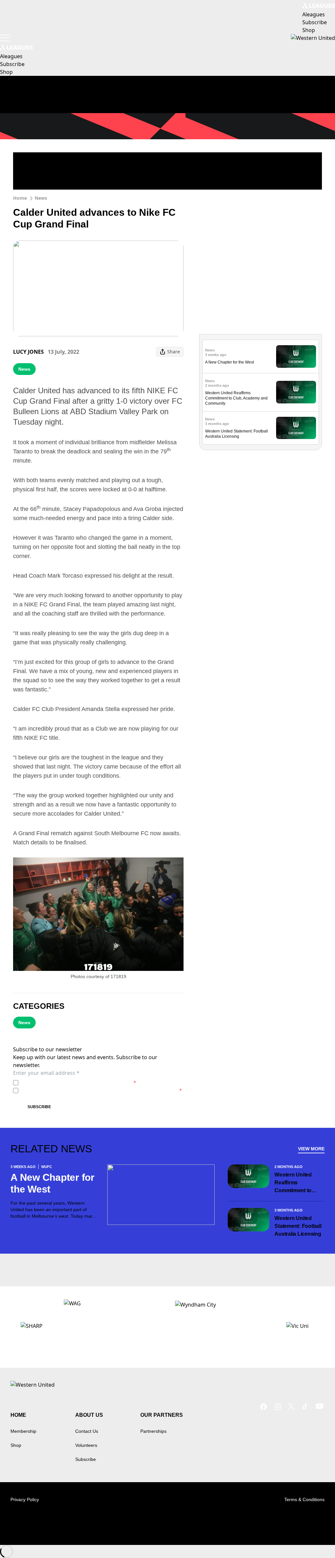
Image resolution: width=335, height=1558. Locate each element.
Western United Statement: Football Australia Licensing (297, 1226)
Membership (23, 1431)
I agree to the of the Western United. (78, 1082)
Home (20, 198)
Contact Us (86, 1431)
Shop (15, 1445)
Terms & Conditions (304, 1499)
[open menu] (5, 38)
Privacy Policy (66, 1082)
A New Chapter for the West (229, 362)
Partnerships (153, 1431)
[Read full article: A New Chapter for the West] (296, 356)
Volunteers (86, 1445)
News (41, 198)
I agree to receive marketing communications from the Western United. (101, 1090)
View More (311, 1148)
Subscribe (39, 1107)
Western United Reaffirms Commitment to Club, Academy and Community (236, 398)
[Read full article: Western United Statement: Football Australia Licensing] (296, 428)
